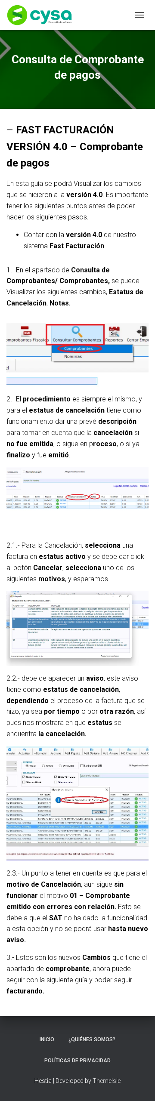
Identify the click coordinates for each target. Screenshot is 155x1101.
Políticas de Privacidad (77, 1061)
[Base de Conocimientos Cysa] (42, 15)
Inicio (47, 1039)
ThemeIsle (107, 1080)
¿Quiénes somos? (91, 1039)
